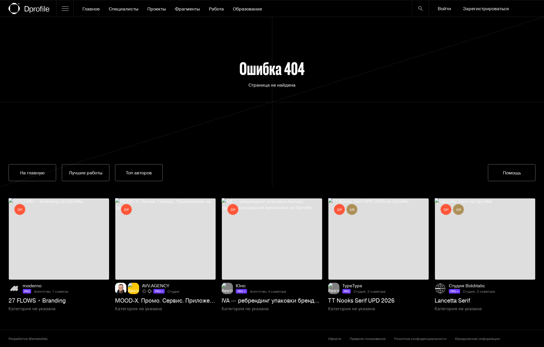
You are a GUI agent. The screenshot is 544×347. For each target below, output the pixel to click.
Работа (216, 9)
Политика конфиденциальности (420, 338)
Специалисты (123, 9)
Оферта (334, 338)
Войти (444, 8)
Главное (91, 9)
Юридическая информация (477, 338)
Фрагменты (187, 9)
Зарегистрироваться (486, 8)
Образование (247, 9)
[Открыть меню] (65, 8)
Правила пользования (368, 338)
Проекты (156, 9)
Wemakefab (38, 338)
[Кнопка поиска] (420, 8)
